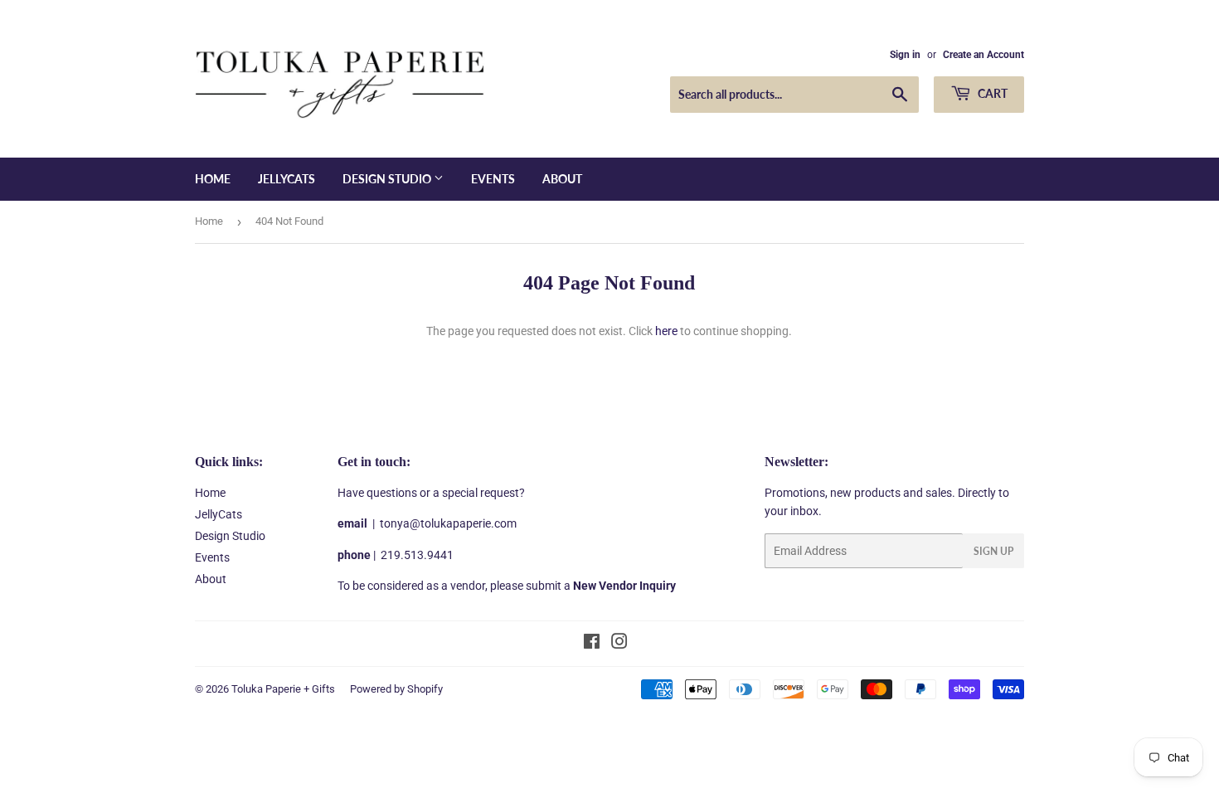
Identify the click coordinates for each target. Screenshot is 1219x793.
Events (493, 179)
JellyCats (286, 179)
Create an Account (983, 55)
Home (213, 179)
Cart (991, 93)
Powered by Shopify (396, 689)
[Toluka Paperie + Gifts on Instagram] (619, 643)
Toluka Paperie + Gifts (283, 689)
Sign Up (993, 551)
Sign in (905, 55)
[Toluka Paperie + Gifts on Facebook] (591, 643)
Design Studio (388, 179)
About (562, 179)
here (666, 331)
